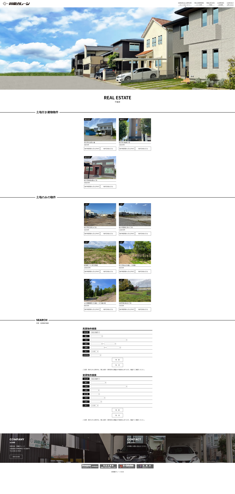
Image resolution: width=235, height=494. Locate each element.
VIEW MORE (16, 457)
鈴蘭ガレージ (16, 3)
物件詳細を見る (108, 149)
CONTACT (133, 457)
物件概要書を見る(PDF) (92, 149)
